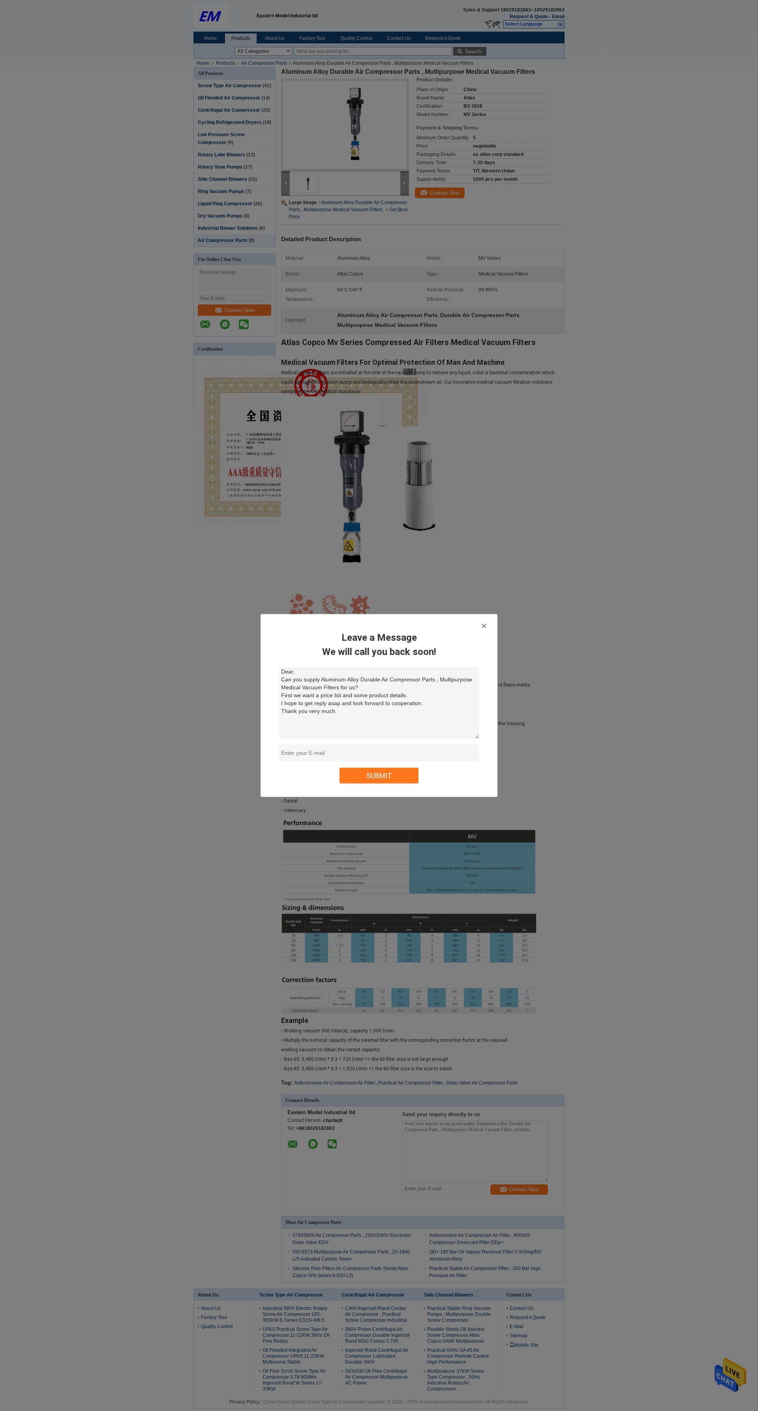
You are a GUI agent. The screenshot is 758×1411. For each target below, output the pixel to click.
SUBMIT (379, 775)
